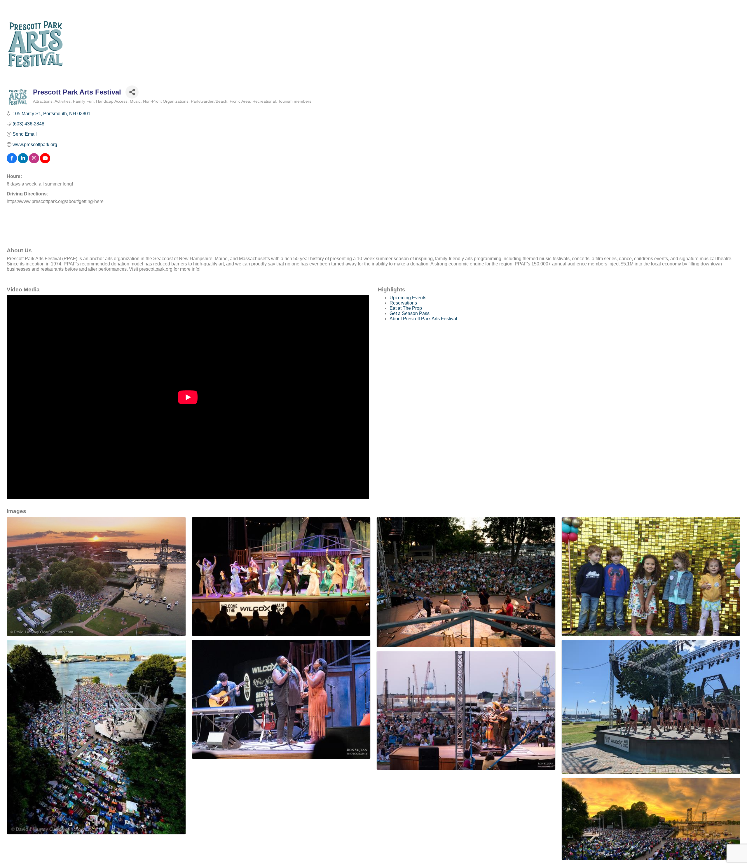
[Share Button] (132, 92)
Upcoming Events (408, 297)
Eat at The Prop (406, 308)
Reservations (403, 302)
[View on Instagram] (34, 161)
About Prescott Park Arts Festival (423, 318)
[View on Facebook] (12, 161)
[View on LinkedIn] (23, 161)
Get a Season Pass (410, 313)
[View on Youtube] (45, 161)
